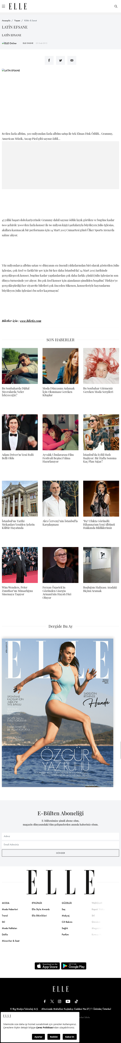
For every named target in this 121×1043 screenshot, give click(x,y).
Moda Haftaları (9, 928)
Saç (63, 909)
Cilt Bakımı (67, 922)
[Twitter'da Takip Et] (52, 1001)
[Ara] (116, 6)
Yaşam (17, 20)
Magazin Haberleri (101, 928)
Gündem (96, 922)
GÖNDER (60, 853)
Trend (5, 915)
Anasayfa (6, 20)
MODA (5, 903)
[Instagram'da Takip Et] (59, 1001)
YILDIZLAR (97, 903)
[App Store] (47, 966)
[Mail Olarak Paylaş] (71, 60)
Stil (3, 922)
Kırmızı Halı (98, 934)
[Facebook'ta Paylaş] (49, 60)
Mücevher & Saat (10, 940)
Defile (5, 934)
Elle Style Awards (41, 909)
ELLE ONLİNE (28, 43)
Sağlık (65, 928)
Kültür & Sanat (30, 20)
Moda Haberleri (10, 909)
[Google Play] (73, 966)
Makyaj (65, 915)
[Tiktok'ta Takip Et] (76, 1001)
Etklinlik (37, 903)
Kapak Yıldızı (98, 909)
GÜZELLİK (67, 903)
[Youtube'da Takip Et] (68, 1001)
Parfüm (65, 934)
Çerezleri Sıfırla (83, 1017)
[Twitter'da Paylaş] (60, 60)
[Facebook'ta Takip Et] (45, 1001)
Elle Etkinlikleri (39, 915)
